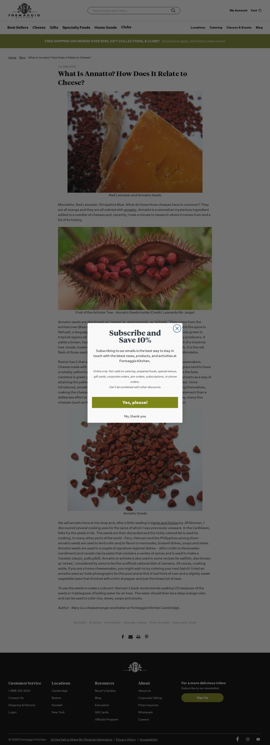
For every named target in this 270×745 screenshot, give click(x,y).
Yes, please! (135, 402)
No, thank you (135, 416)
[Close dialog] (177, 328)
